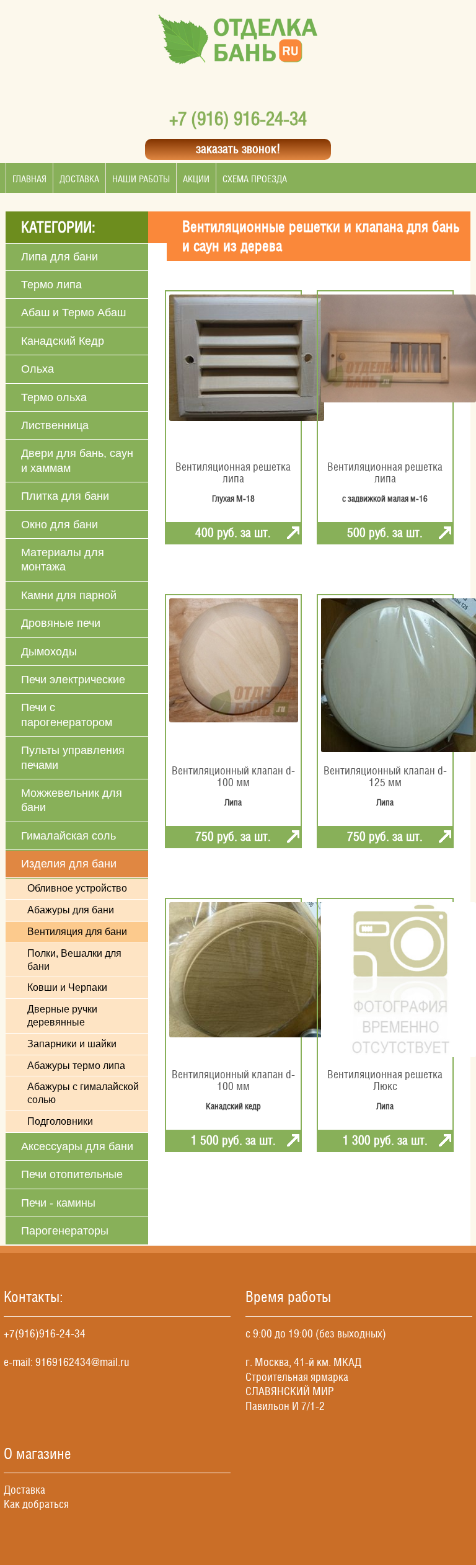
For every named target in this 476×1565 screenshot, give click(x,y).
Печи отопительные (72, 1174)
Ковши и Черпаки (67, 987)
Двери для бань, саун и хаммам (77, 460)
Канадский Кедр (62, 341)
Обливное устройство (77, 888)
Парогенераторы (64, 1231)
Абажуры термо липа (76, 1065)
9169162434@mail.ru (82, 1361)
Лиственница (55, 425)
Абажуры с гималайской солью (83, 1093)
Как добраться (36, 1503)
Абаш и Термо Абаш (73, 312)
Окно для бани (59, 524)
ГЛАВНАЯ (29, 179)
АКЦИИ (196, 179)
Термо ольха (54, 397)
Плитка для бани (65, 496)
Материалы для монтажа (62, 559)
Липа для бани (59, 256)
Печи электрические (73, 679)
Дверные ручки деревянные (62, 1015)
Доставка (24, 1489)
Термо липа (51, 284)
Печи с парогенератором (66, 714)
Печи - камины (58, 1203)
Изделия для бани (69, 864)
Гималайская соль (68, 836)
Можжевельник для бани (71, 800)
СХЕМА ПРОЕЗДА (255, 179)
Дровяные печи (60, 623)
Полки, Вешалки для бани (74, 960)
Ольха (37, 369)
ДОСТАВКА (79, 179)
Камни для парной (69, 595)
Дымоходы (49, 651)
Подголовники (60, 1121)
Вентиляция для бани (77, 931)
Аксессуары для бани (77, 1146)
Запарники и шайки (72, 1044)
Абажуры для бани (70, 910)
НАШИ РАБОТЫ (141, 179)
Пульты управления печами (73, 757)
